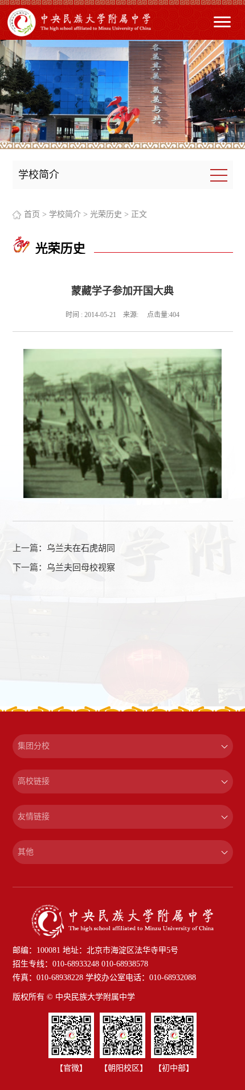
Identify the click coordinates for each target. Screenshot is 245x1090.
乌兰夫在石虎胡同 (81, 548)
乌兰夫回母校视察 (81, 567)
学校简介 (65, 214)
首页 (32, 214)
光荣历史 (106, 214)
